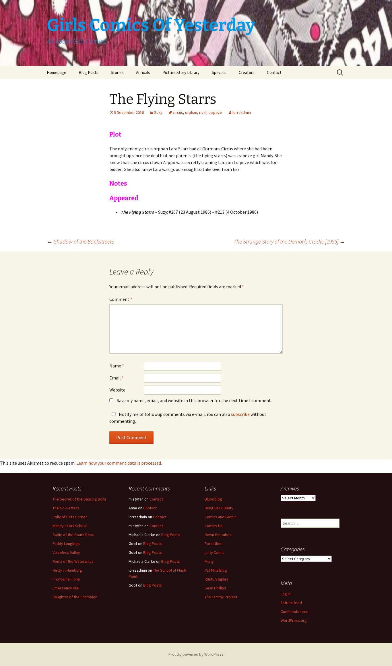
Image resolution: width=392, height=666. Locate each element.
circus (178, 112)
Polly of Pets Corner (70, 516)
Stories (117, 72)
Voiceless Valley (66, 552)
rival (202, 112)
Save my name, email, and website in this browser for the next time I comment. (194, 400)
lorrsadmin (241, 112)
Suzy (158, 112)
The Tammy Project (221, 596)
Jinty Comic (214, 552)
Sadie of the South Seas (73, 534)
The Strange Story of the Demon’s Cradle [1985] (289, 241)
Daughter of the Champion (75, 596)
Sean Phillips (215, 588)
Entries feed (291, 602)
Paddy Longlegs (66, 543)
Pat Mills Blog (216, 570)
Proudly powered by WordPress (196, 654)
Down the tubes (218, 534)
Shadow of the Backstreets (80, 241)
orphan (191, 112)
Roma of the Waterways (73, 561)
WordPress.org (294, 620)
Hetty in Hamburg (67, 570)
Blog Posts (88, 72)
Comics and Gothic (220, 516)
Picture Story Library (180, 72)
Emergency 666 (66, 588)
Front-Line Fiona (66, 579)
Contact (274, 72)
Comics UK (214, 525)
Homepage (56, 72)
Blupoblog (213, 499)
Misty (209, 561)
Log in (286, 593)
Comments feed (294, 611)
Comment (120, 299)
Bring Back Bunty (219, 508)
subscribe (240, 414)
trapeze (215, 112)
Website (117, 390)
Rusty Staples (216, 579)
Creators (247, 72)
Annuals (143, 72)
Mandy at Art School (70, 525)
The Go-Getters (66, 508)
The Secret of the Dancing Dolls (79, 499)
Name (116, 366)
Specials (219, 72)
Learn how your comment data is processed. (119, 463)
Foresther (213, 543)
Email (116, 378)
